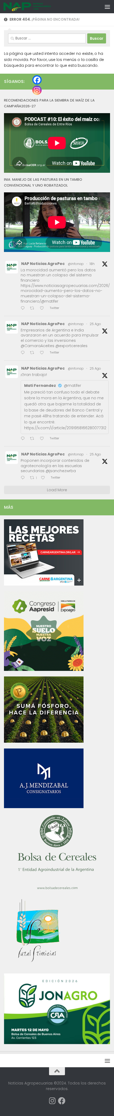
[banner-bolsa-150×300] (57, 889)
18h (92, 264)
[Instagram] (37, 90)
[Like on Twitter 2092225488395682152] (45, 478)
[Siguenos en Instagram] (52, 1101)
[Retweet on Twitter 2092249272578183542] (34, 353)
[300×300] (44, 669)
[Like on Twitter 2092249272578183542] (43, 353)
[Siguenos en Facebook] (61, 1101)
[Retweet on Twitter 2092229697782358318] (34, 438)
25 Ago (95, 324)
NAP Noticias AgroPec (43, 263)
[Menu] (107, 6)
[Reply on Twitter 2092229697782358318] (24, 438)
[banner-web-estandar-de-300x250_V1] (44, 741)
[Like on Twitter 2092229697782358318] (43, 438)
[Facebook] (37, 80)
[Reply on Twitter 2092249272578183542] (24, 353)
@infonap (76, 264)
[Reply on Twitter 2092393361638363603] (24, 308)
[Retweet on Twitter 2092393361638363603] (34, 308)
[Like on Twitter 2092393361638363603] (43, 308)
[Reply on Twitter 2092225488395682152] (24, 478)
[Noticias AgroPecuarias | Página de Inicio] (35, 6)
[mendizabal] (44, 806)
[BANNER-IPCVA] (44, 584)
